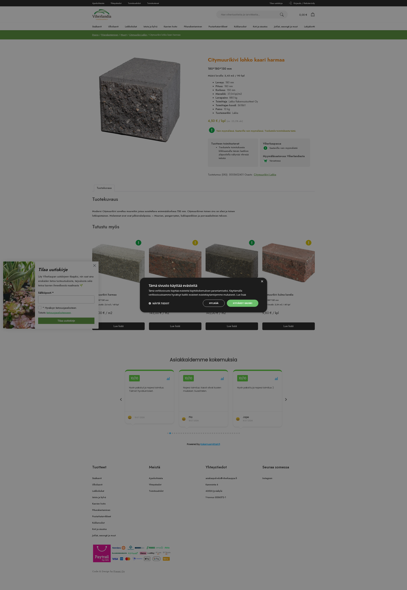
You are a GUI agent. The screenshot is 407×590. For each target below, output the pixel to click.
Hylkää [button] (213, 303)
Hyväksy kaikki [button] (242, 303)
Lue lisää (241, 294)
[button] (159, 303)
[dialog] (203, 295)
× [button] (262, 281)
